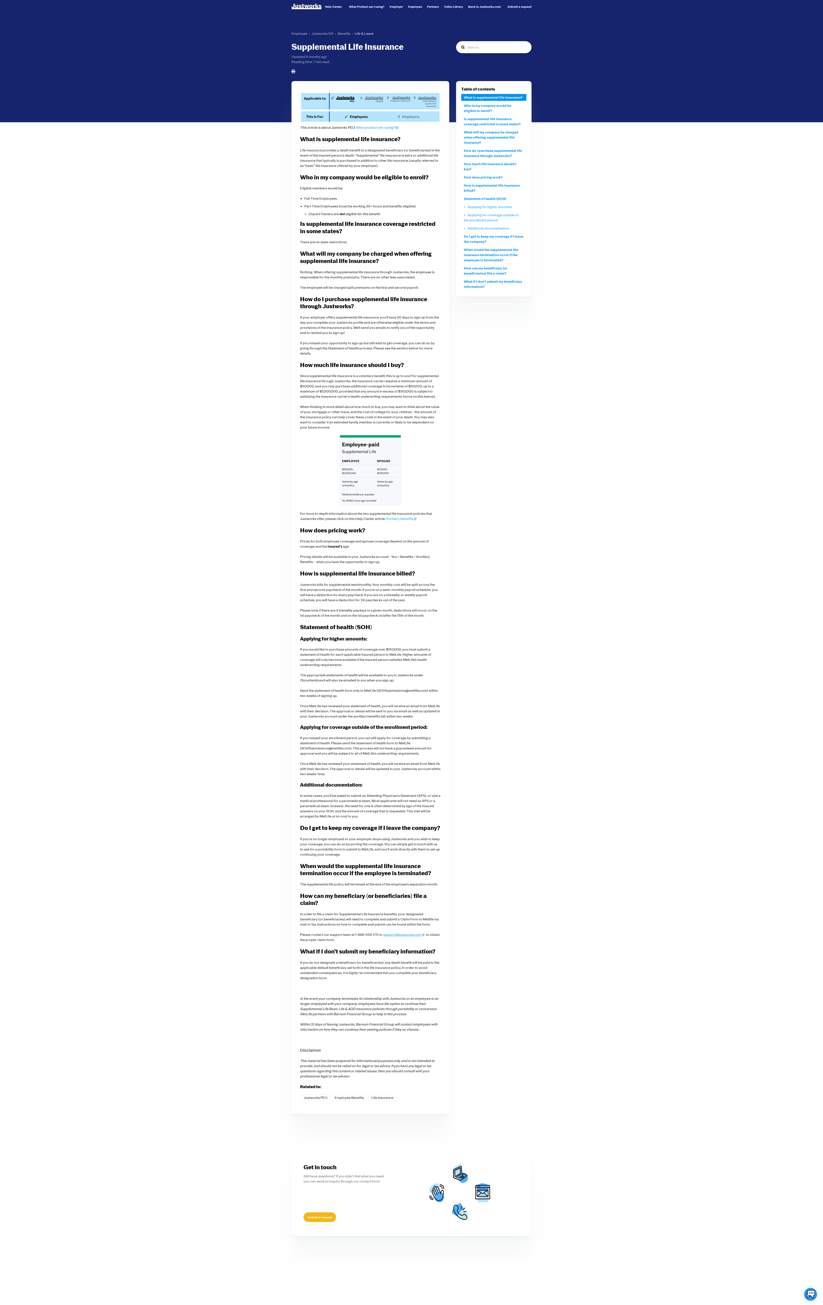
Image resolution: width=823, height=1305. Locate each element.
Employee (415, 6)
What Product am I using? (366, 6)
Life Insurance (382, 1097)
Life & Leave (364, 33)
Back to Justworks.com (484, 6)
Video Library (453, 6)
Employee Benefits (349, 1097)
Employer (396, 6)
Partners (433, 6)
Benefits (344, 33)
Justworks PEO (315, 1097)
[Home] (306, 6)
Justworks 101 (322, 33)
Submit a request (520, 6)
